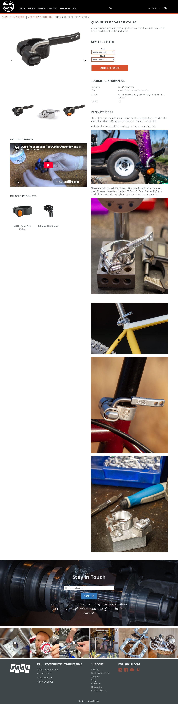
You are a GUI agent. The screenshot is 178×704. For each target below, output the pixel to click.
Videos (41, 8)
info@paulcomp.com (47, 669)
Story (31, 8)
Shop (22, 8)
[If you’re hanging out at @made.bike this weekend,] (44, 643)
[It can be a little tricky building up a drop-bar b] (163, 643)
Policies (95, 669)
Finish (102, 56)
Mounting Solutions (40, 17)
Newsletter (96, 687)
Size (103, 49)
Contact (53, 8)
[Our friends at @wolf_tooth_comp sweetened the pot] (133, 643)
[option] (48, 49)
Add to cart (109, 68)
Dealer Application (100, 673)
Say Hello (95, 683)
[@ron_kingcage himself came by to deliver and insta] (15, 643)
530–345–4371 (44, 673)
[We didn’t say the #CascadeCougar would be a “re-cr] (104, 643)
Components (17, 17)
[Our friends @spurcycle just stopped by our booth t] (74, 643)
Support (95, 676)
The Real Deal (68, 8)
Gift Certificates (98, 690)
